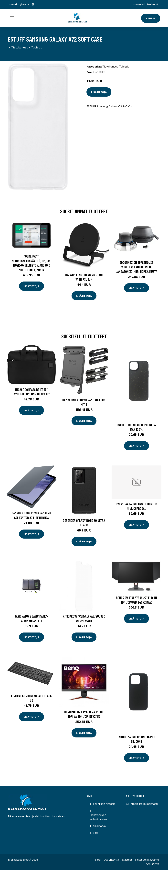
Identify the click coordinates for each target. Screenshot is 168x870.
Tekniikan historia (104, 804)
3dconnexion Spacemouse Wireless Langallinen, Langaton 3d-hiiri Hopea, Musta (136, 266)
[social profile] (33, 4)
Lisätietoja (99, 92)
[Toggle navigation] (12, 18)
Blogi (96, 833)
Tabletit (36, 47)
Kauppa (151, 18)
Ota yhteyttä (111, 859)
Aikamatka (99, 826)
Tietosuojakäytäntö (147, 859)
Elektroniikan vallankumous (98, 817)
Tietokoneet (19, 47)
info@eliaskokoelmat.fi (146, 4)
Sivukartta (152, 864)
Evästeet (127, 859)
